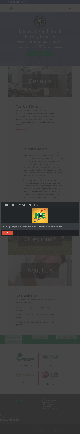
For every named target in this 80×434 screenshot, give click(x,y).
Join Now (7, 233)
